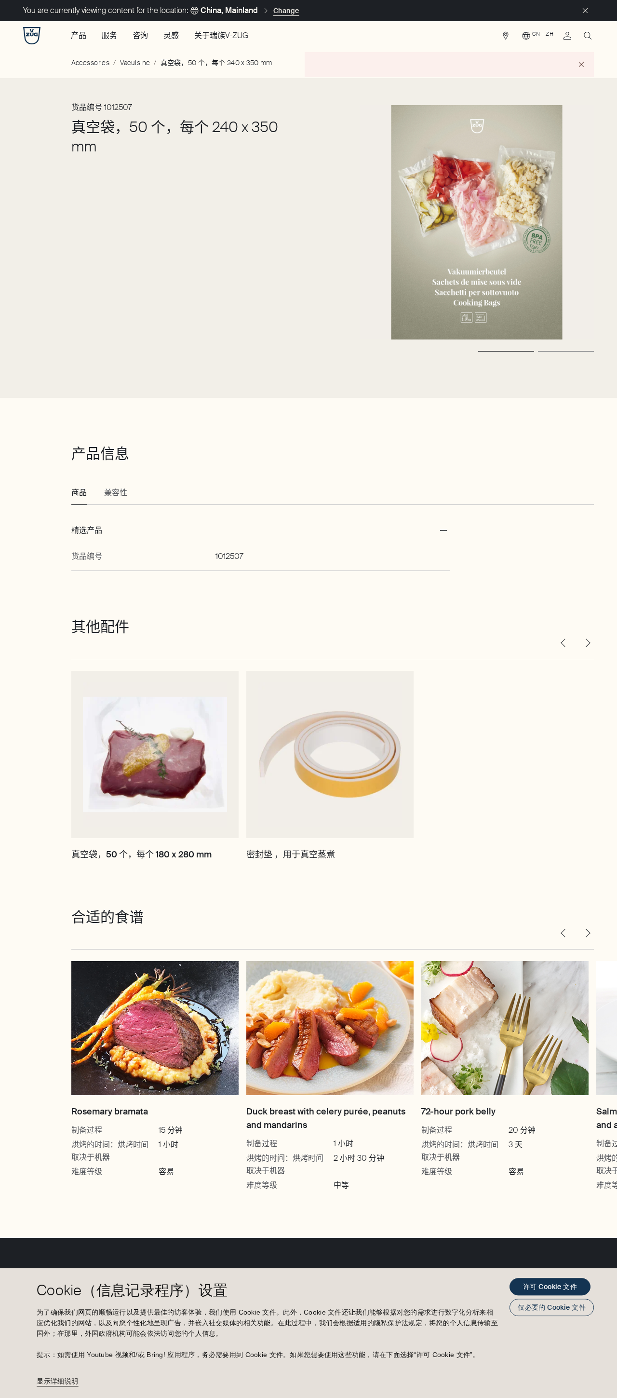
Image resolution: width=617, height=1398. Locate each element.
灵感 (171, 35)
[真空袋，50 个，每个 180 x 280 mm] (155, 754)
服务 (109, 35)
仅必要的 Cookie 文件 (552, 1307)
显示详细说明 (58, 1381)
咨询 (140, 35)
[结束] (585, 10)
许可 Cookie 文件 (550, 1286)
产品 (78, 35)
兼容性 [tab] (115, 493)
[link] (505, 38)
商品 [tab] (79, 493)
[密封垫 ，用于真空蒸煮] (330, 754)
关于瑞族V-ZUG (221, 35)
